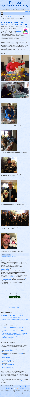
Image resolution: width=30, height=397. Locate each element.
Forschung (21, 317)
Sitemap (26, 385)
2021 (27, 319)
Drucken (26, 26)
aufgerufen (19, 31)
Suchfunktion (19, 369)
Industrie (14, 316)
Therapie (21, 316)
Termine (4, 360)
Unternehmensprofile (7, 367)
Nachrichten (18, 16)
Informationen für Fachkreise (9, 366)
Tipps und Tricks (6, 359)
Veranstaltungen (5, 256)
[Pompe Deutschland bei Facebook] (11, 388)
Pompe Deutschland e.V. (15, 4)
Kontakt (22, 386)
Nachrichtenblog (6, 349)
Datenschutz (11, 386)
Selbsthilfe (14, 256)
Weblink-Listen (6, 361)
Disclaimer (17, 386)
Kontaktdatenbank (19, 380)
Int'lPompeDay (6, 320)
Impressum (4, 386)
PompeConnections (20, 356)
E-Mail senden (11, 276)
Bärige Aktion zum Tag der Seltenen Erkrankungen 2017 (14, 23)
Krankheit (20, 353)
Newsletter (5, 351)
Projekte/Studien (5, 317)
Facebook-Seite (9, 350)
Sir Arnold (14, 250)
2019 (2, 320)
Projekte (9, 360)
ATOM (22, 388)
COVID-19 (23, 319)
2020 (19, 319)
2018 (17, 317)
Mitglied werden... (5, 269)
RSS (20, 388)
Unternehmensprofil (5, 319)
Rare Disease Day (13, 30)
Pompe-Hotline (6, 357)
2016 (14, 317)
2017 (10, 256)
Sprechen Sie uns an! (9, 377)
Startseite (10, 16)
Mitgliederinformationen (8, 364)
